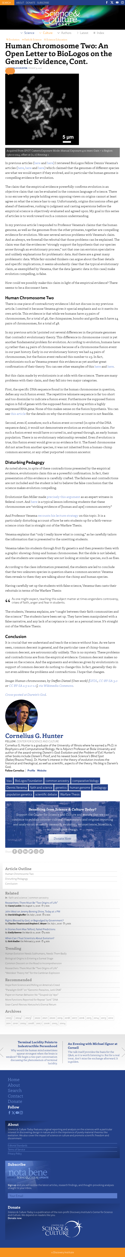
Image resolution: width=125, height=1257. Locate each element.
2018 (67, 1017)
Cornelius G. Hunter (34, 735)
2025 (9, 1017)
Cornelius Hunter (17, 68)
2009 (23, 1023)
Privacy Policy (15, 1153)
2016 (81, 1017)
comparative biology (85, 780)
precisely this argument (63, 497)
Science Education (56, 39)
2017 (74, 1017)
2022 (37, 1017)
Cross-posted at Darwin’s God (25, 694)
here (37, 163)
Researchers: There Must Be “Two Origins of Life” (31, 902)
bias (9, 780)
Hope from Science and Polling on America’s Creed (32, 985)
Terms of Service (16, 1149)
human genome (80, 787)
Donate (30, 2)
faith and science (41, 787)
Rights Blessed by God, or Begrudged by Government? (34, 920)
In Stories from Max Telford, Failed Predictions (30, 929)
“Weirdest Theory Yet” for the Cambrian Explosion (32, 972)
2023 (28, 1017)
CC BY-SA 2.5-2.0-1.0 (22, 685)
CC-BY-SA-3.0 (108, 681)
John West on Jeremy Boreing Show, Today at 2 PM (32, 911)
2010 (15, 1023)
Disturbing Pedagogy (16, 878)
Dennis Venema (17, 787)
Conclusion (11, 883)
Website (42, 770)
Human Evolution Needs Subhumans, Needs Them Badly (36, 953)
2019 (59, 1017)
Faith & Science (33, 39)
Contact (15, 1095)
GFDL (93, 681)
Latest (84, 33)
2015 (89, 1017)
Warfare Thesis (70, 794)
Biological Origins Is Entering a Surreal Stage (29, 958)
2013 (103, 1017)
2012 (110, 1017)
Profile (31, 770)
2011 (8, 1023)
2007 (39, 1023)
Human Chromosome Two (19, 873)
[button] (10, 71)
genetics (61, 787)
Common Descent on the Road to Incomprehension (33, 963)
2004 (62, 1023)
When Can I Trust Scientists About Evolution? (29, 938)
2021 (44, 1017)
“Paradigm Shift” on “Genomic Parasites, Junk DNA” (33, 989)
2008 (31, 1023)
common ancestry (57, 780)
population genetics (19, 794)
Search (15, 1090)
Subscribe (43, 2)
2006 (47, 1023)
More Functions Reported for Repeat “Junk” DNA (31, 999)
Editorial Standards (17, 1145)
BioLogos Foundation (28, 780)
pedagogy (100, 787)
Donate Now (62, 838)
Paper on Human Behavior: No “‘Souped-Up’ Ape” (31, 994)
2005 (54, 1023)
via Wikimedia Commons (56, 685)
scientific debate (46, 794)
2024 (18, 1017)
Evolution (14, 39)
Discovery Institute (63, 1252)
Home (14, 1079)
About (20, 2)
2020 (52, 1017)
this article (18, 414)
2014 (96, 1017)
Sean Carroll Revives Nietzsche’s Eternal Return (30, 1004)
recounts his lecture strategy (58, 515)
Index (100, 33)
